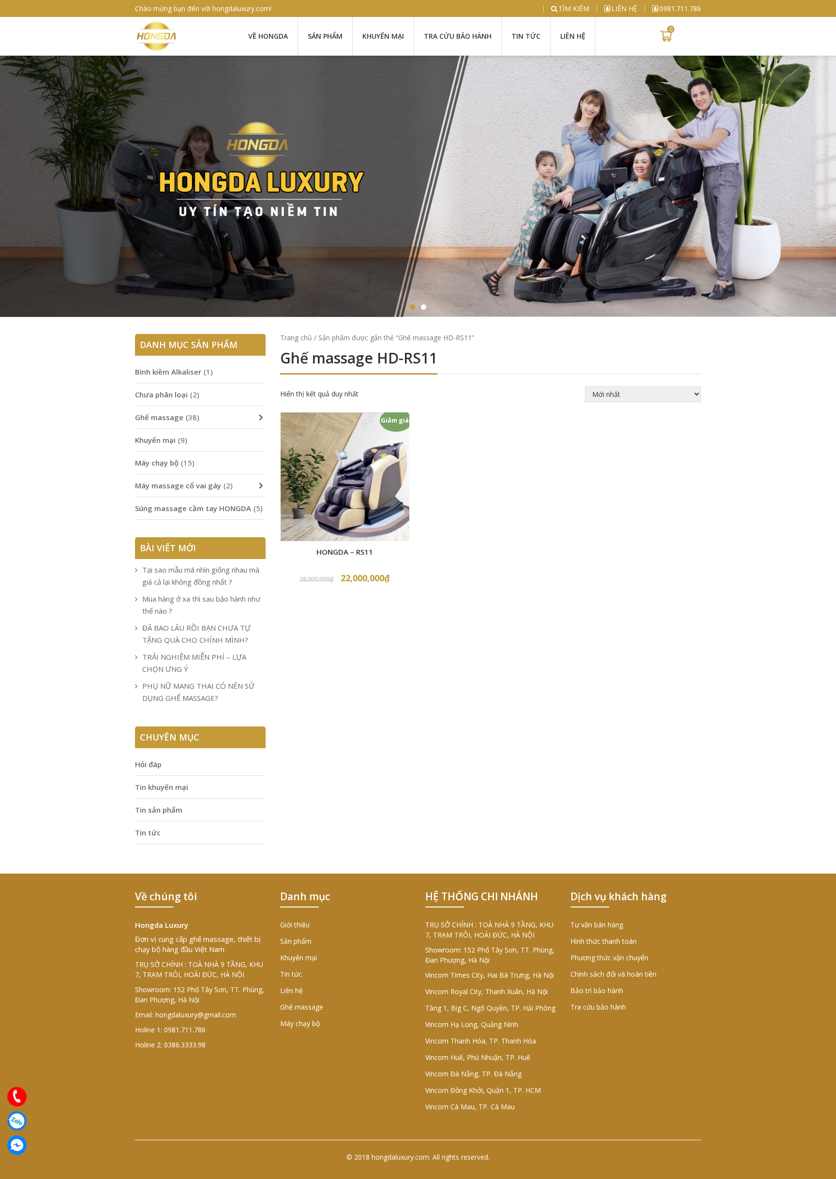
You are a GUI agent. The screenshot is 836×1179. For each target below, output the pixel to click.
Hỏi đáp (148, 764)
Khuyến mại (383, 36)
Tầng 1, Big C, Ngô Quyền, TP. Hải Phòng (490, 1008)
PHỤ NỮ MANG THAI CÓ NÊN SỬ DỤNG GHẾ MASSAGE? (198, 692)
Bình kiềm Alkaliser (168, 372)
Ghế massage (159, 417)
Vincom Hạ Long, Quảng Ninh (471, 1024)
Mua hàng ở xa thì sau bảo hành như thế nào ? (201, 605)
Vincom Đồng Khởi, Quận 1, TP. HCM (483, 1090)
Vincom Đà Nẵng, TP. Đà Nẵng (473, 1073)
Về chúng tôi (166, 896)
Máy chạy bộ (157, 463)
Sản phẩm (325, 36)
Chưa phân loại (161, 394)
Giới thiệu (295, 924)
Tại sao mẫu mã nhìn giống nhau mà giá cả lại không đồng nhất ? (200, 576)
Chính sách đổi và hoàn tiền (613, 974)
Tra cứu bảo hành (458, 36)
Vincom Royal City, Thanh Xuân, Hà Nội (486, 991)
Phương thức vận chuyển (609, 957)
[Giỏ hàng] (666, 36)
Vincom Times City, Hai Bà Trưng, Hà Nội (489, 975)
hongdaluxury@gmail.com (195, 1014)
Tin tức (525, 36)
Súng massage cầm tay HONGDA (193, 508)
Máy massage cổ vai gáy (178, 485)
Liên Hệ (572, 36)
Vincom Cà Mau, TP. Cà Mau (470, 1106)
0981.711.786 (680, 8)
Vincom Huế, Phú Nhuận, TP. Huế (477, 1057)
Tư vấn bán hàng (596, 924)
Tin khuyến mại (161, 787)
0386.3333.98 (185, 1044)
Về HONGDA (268, 36)
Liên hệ (624, 8)
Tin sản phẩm (158, 810)
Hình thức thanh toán (603, 941)
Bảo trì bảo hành (596, 990)
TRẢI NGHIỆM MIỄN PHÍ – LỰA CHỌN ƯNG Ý (194, 663)
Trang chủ (296, 337)
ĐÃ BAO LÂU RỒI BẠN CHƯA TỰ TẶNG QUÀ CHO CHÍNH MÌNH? (196, 634)
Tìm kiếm (573, 8)
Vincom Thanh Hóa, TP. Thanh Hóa (480, 1040)
